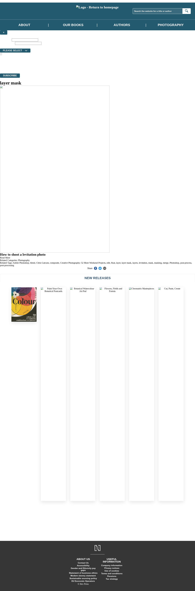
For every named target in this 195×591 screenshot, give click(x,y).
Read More (5, 257)
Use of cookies (111, 571)
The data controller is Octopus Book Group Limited (23, 62)
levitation (143, 263)
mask (150, 263)
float (113, 263)
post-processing (7, 265)
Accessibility (83, 565)
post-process (185, 263)
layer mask (126, 263)
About (24, 25)
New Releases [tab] (98, 278)
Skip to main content (9, 1)
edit (108, 263)
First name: (5, 40)
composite (54, 263)
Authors (122, 25)
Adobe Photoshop (21, 263)
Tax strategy (112, 579)
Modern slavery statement (83, 575)
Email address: (7, 43)
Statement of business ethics (83, 573)
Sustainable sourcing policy (83, 578)
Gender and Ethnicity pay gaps (83, 569)
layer (118, 263)
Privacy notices (111, 568)
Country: (4, 46)
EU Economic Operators (83, 581)
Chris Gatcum (42, 263)
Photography (171, 25)
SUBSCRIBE (10, 75)
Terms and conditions (111, 573)
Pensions (111, 576)
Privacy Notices (57, 67)
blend (32, 263)
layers (135, 263)
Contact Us (83, 563)
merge (165, 263)
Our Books (73, 25)
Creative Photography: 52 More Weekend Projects (82, 263)
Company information (111, 565)
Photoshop (174, 263)
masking (158, 263)
